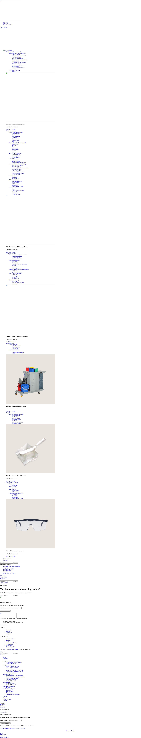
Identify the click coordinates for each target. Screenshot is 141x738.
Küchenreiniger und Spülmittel (19, 62)
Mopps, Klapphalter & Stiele (12, 666)
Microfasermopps (16, 136)
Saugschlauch (15, 266)
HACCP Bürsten (16, 415)
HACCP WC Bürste (16, 423)
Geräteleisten (15, 191)
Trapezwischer (15, 138)
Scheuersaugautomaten (17, 258)
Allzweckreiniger (16, 54)
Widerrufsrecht (9, 644)
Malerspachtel (15, 193)
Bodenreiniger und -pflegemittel (19, 55)
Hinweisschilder (12, 486)
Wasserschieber (15, 149)
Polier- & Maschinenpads (12, 678)
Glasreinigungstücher (17, 169)
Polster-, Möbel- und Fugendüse (19, 264)
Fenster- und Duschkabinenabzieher (20, 168)
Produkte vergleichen (11, 639)
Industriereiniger (15, 61)
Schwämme (11, 158)
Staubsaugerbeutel (16, 268)
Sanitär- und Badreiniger (17, 65)
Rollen (13, 353)
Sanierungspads (15, 278)
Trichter (13, 71)
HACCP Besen (15, 416)
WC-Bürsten (15, 148)
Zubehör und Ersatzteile (14, 70)
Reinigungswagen (10, 343)
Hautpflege (11, 484)
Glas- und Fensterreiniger (18, 58)
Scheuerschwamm (16, 161)
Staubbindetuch (15, 140)
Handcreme (14, 485)
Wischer (13, 150)
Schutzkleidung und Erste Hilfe (16, 493)
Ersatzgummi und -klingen (18, 173)
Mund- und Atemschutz (17, 186)
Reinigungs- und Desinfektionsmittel (17, 53)
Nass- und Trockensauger (18, 282)
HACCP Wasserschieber (17, 422)
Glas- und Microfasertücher (15, 153)
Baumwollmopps (16, 133)
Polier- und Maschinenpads (15, 273)
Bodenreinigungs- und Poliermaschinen (18, 254)
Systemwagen (15, 348)
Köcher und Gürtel (16, 174)
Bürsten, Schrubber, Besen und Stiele (17, 142)
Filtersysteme (15, 262)
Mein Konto (9, 630)
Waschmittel (14, 69)
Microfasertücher (16, 157)
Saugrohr (14, 265)
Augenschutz (15, 494)
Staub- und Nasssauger (14, 280)
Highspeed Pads (15, 277)
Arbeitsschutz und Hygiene (9, 573)
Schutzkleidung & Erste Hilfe (13, 694)
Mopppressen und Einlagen (18, 352)
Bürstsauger (14, 270)
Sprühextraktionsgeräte (17, 272)
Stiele (13, 141)
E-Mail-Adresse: (4, 608)
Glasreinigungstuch (16, 156)
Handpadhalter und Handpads (19, 162)
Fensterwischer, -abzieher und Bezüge (17, 164)
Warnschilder (15, 488)
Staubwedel (11, 175)
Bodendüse (14, 261)
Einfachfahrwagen (16, 345)
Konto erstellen (3, 712)
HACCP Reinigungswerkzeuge (16, 414)
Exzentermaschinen (16, 257)
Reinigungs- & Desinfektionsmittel (14, 51)
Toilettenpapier (15, 183)
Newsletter (8, 640)
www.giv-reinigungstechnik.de (11, 649)
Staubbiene (14, 177)
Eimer (13, 189)
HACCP (8, 412)
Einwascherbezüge (16, 170)
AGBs (7, 641)
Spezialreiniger (15, 66)
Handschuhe (15, 185)
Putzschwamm (15, 160)
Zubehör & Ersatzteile (11, 663)
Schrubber (14, 145)
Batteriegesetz (9, 645)
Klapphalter (14, 137)
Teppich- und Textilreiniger (18, 67)
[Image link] (8, 617)
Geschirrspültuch (16, 154)
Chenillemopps (15, 134)
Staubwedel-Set (15, 178)
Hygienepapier (12, 489)
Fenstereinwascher (16, 166)
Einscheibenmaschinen (17, 256)
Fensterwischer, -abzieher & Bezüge (14, 671)
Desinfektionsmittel (16, 57)
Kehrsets (14, 152)
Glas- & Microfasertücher (12, 667)
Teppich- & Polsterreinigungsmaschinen (15, 677)
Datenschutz (9, 632)
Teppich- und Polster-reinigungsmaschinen (19, 269)
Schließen (2, 654)
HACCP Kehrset (16, 418)
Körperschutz (15, 497)
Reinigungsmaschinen (11, 253)
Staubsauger (14, 284)
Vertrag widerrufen (10, 646)
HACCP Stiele (15, 420)
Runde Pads (14, 274)
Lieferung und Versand (11, 643)
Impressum (8, 634)
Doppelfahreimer (16, 347)
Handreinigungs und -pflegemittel (19, 59)
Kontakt (8, 631)
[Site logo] (10, 19)
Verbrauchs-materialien (14, 179)
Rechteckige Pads (16, 276)
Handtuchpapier (15, 182)
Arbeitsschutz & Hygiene (12, 482)
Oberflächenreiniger (16, 63)
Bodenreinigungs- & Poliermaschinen (14, 675)
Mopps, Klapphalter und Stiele (16, 132)
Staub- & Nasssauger (11, 679)
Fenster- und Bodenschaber (18, 171)
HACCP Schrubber (16, 419)
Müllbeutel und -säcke (17, 181)
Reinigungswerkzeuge (11, 130)
